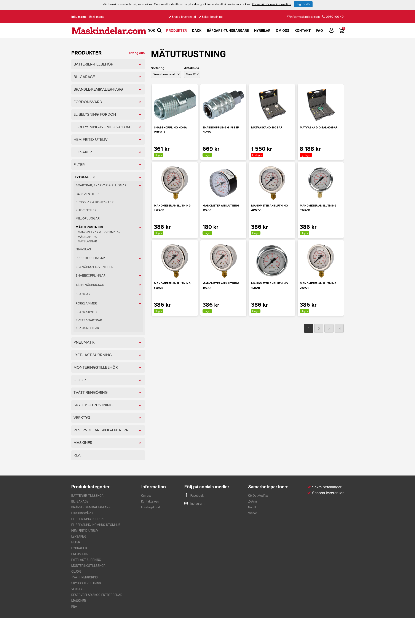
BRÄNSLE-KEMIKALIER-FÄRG (90, 507)
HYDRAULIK (79, 548)
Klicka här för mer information (271, 4)
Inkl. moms (78, 17)
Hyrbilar (262, 31)
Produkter (176, 31)
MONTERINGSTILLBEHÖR (88, 565)
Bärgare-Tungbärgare (228, 31)
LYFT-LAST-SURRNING (86, 560)
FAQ (319, 31)
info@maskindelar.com (305, 17)
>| (339, 328)
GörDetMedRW (258, 495)
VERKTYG (78, 589)
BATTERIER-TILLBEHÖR (87, 495)
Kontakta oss (150, 501)
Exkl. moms (96, 17)
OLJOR (76, 571)
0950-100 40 (334, 17)
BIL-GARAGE (79, 501)
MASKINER (78, 600)
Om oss (282, 31)
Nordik (252, 507)
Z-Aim (252, 501)
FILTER (75, 542)
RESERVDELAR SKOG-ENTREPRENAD (96, 595)
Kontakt (303, 31)
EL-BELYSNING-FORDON (87, 519)
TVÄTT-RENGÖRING (84, 577)
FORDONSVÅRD (82, 513)
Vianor (252, 513)
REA (74, 606)
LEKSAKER (78, 536)
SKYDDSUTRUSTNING (86, 583)
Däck (196, 31)
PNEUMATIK (79, 554)
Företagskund (150, 507)
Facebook (197, 495)
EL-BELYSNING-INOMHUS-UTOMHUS (96, 525)
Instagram (197, 503)
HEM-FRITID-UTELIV (84, 530)
